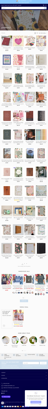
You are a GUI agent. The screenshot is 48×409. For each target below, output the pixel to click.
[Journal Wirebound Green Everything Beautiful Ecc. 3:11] (18, 172)
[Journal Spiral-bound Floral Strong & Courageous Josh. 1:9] (41, 211)
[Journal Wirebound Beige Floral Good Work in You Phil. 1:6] (6, 97)
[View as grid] (35, 33)
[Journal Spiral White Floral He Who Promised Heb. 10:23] (41, 229)
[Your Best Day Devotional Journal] (18, 59)
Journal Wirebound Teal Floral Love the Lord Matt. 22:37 (18, 86)
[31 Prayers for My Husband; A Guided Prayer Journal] (6, 115)
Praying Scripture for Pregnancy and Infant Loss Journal (30, 238)
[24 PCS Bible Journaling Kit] (29, 41)
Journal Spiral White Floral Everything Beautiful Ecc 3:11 (7, 238)
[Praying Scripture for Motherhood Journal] (41, 78)
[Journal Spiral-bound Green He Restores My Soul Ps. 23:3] (18, 153)
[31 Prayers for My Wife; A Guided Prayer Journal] (6, 134)
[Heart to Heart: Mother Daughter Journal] (29, 97)
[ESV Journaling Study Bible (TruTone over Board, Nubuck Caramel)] (18, 229)
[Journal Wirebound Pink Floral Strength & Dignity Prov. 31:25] (29, 78)
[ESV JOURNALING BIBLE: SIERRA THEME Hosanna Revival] (41, 97)
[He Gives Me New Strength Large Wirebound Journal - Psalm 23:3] (18, 134)
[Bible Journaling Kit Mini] (18, 211)
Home (2, 24)
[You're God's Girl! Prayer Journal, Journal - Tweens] (18, 41)
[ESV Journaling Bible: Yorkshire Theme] (29, 134)
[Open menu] (46, 5)
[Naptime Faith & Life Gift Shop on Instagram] (4, 393)
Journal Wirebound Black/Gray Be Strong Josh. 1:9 (41, 124)
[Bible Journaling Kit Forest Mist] (6, 211)
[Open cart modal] (43, 5)
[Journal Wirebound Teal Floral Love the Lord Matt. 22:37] (18, 78)
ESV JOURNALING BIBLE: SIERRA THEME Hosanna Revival (41, 105)
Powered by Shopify (24, 402)
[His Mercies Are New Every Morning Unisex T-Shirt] (18, 315)
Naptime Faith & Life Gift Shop (14, 402)
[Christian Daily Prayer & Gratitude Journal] (6, 78)
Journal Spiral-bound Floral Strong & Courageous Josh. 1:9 (41, 219)
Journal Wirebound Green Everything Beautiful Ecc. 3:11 (18, 180)
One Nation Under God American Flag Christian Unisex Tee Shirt (6, 287)
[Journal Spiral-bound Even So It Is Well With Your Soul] (29, 190)
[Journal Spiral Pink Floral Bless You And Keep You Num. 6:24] (18, 190)
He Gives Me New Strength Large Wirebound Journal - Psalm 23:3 (18, 142)
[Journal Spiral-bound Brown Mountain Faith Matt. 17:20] (6, 153)
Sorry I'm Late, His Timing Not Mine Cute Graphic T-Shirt (29, 287)
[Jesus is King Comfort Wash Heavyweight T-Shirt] (40, 279)
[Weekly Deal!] (4, 326)
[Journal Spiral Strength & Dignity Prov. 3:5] (18, 248)
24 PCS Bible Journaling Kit (30, 47)
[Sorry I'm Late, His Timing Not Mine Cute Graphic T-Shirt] (29, 279)
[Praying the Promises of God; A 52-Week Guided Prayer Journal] (29, 59)
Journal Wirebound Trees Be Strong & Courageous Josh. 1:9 (29, 161)
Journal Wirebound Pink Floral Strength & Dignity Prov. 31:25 (29, 86)
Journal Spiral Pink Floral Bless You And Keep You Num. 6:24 (18, 199)
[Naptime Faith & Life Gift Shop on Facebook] (2, 393)
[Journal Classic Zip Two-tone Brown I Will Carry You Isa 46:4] (29, 115)
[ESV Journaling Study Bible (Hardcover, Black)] (41, 248)
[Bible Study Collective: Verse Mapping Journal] (29, 211)
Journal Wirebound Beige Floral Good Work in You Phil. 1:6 (6, 105)
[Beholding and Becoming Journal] (41, 190)
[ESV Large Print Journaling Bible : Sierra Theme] (6, 190)
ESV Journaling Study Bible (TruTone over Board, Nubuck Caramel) (18, 238)
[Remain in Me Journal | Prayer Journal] (29, 248)
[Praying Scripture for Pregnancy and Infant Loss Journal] (29, 229)
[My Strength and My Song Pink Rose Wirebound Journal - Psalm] (41, 153)
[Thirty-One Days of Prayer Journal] (41, 172)
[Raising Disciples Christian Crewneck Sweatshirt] (18, 279)
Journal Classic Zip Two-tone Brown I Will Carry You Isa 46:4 (30, 124)
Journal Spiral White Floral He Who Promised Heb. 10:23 (41, 238)
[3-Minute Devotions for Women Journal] (41, 41)
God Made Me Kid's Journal (18, 103)
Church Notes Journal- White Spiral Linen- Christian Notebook (41, 68)
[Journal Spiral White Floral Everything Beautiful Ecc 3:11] (6, 229)
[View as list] (37, 33)
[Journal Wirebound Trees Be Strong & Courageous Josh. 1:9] (29, 153)
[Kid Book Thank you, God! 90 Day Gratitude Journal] (6, 59)
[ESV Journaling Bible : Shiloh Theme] (6, 172)
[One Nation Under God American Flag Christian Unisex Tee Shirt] (6, 279)
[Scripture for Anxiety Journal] (6, 41)
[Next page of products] (27, 263)
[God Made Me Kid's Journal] (18, 97)
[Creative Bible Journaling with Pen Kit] (18, 115)
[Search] (45, 8)
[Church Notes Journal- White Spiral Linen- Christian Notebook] (41, 59)
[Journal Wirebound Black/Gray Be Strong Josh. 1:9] (41, 115)
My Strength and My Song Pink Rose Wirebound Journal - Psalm (41, 161)
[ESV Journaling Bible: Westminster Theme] (29, 172)
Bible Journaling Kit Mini (18, 217)
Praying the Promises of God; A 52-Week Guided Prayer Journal (29, 68)
